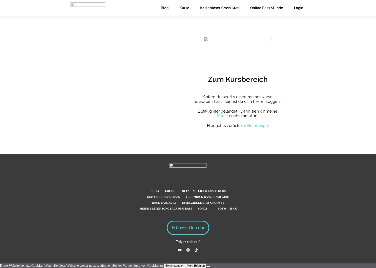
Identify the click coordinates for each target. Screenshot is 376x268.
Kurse (222, 115)
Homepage (257, 125)
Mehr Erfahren (196, 265)
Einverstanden (174, 265)
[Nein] (208, 266)
